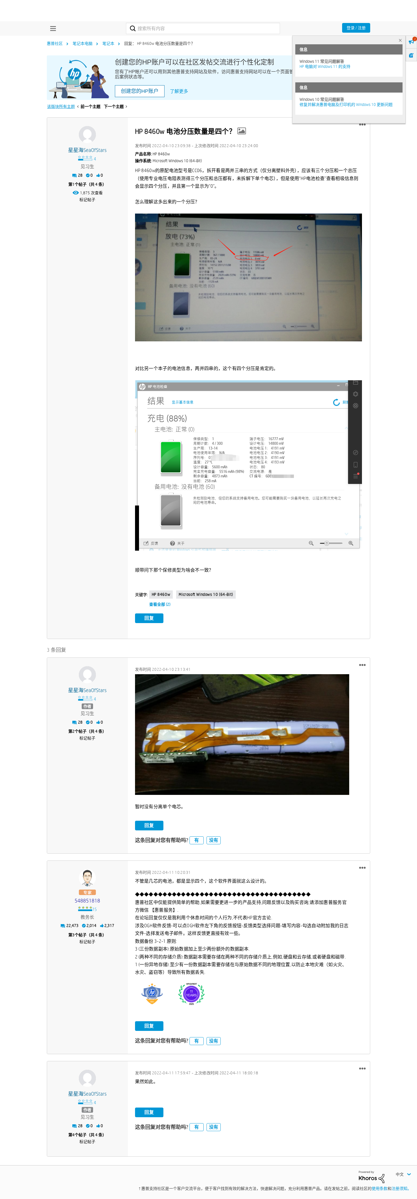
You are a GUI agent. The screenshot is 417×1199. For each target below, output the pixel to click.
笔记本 (108, 43)
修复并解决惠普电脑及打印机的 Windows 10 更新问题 (346, 104)
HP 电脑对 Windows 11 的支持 (325, 66)
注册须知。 (401, 1188)
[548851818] (87, 877)
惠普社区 (55, 43)
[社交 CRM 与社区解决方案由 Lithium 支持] (371, 1176)
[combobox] (203, 28)
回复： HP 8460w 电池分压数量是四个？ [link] (159, 43)
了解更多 (179, 91)
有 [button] (196, 840)
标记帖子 (87, 199)
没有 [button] (213, 840)
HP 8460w (161, 594)
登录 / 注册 (356, 27)
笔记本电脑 (82, 43)
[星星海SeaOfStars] (87, 134)
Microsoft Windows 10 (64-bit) (206, 594)
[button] (362, 124)
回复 (149, 618)
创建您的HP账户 (140, 91)
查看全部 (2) (159, 604)
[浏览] (51, 28)
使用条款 (379, 1188)
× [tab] (400, 40)
